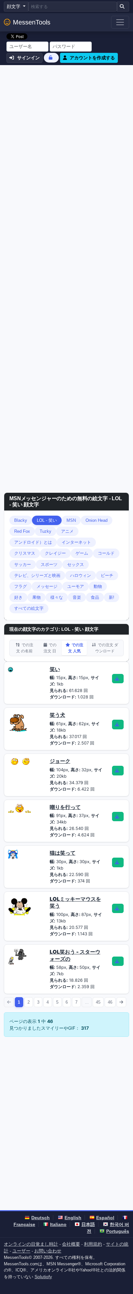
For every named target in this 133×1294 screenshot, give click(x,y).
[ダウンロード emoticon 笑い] (118, 679)
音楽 (77, 597)
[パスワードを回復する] (51, 57)
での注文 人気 (75, 648)
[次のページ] (122, 1002)
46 (110, 1002)
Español (105, 1217)
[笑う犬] (18, 721)
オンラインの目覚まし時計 (31, 1244)
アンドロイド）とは (33, 542)
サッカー (22, 564)
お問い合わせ (47, 1250)
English (73, 1217)
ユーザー (21, 1250)
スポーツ (49, 564)
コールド (106, 553)
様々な (56, 597)
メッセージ (46, 586)
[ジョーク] (19, 761)
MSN (71, 520)
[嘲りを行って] (19, 807)
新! (111, 597)
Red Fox (22, 531)
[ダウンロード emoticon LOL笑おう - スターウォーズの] (118, 961)
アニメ (67, 531)
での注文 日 (50, 648)
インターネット (76, 542)
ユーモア (75, 586)
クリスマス (24, 553)
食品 (95, 597)
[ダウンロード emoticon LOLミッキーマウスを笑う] (118, 908)
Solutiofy (43, 1276)
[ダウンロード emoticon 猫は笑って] (118, 862)
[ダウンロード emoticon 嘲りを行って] (118, 817)
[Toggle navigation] (120, 22)
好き (18, 597)
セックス (75, 564)
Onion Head (96, 520)
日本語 (88, 1224)
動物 (98, 586)
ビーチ (107, 575)
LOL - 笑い (47, 520)
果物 (36, 597)
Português (117, 1231)
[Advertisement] (66, 134)
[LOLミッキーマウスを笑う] (19, 905)
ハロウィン (80, 575)
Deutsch (40, 1217)
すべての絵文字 (29, 608)
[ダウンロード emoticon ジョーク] (118, 770)
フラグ (20, 586)
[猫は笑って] (13, 854)
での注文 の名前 (24, 648)
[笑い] (10, 669)
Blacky (20, 520)
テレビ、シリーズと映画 (37, 575)
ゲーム (82, 553)
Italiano (58, 1224)
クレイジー (55, 553)
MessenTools (31, 22)
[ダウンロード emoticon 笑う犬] (118, 724)
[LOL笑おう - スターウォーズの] (17, 956)
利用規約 (93, 1244)
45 (98, 1002)
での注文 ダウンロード (106, 648)
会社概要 (71, 1244)
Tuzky (45, 531)
